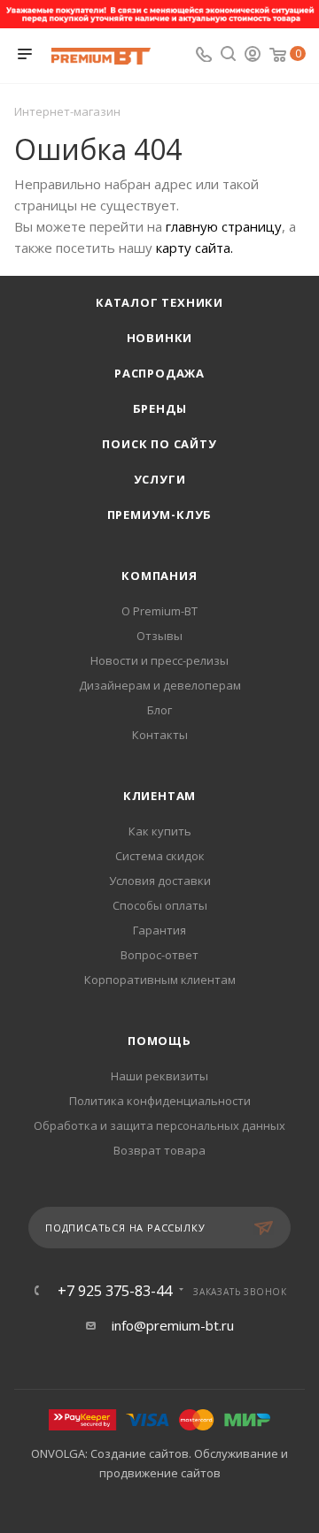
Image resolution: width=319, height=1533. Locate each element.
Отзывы (159, 636)
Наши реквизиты (159, 1076)
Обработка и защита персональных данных (159, 1125)
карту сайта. (194, 247)
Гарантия (159, 930)
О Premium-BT (159, 611)
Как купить (159, 831)
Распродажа (159, 373)
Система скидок (160, 856)
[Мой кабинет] (253, 56)
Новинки (160, 338)
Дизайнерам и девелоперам (160, 685)
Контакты (160, 735)
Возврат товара (159, 1150)
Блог (159, 710)
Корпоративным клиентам (160, 980)
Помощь (159, 1041)
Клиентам (159, 796)
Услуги (160, 479)
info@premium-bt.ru (173, 1325)
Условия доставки (160, 881)
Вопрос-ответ (159, 955)
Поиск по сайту (159, 444)
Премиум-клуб (160, 514)
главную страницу (224, 226)
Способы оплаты (160, 905)
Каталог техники (159, 302)
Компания (159, 575)
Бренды (160, 408)
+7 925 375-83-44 (115, 1291)
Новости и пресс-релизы (159, 660)
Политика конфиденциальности (160, 1101)
